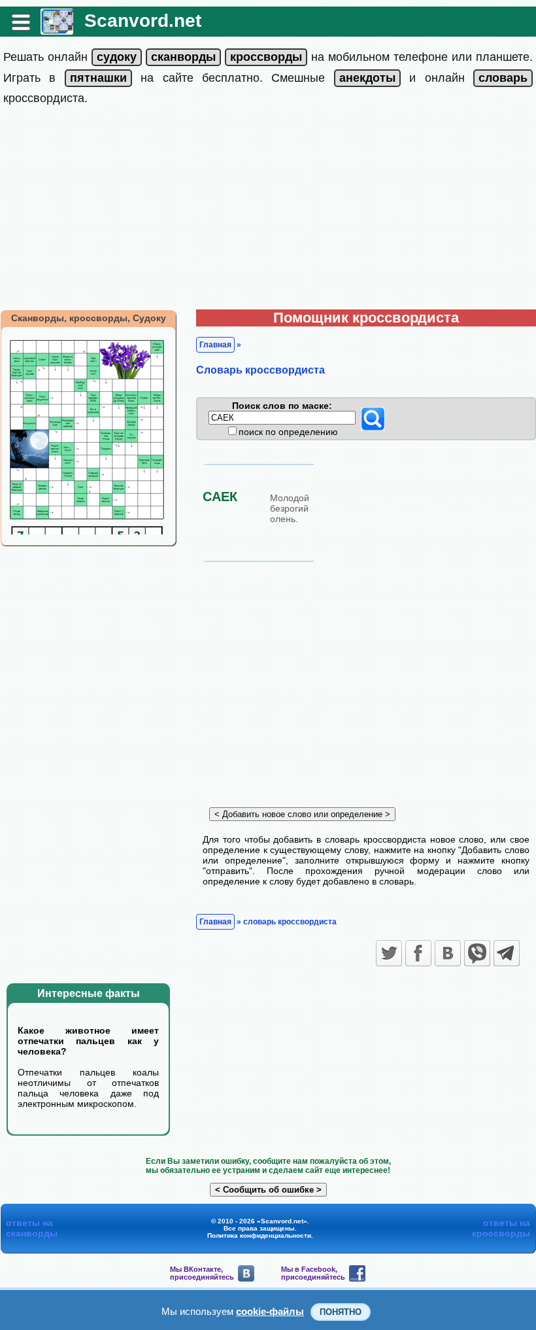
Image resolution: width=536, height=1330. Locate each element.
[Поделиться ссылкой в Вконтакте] (448, 953)
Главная (215, 344)
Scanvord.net (142, 20)
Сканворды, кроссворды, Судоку (88, 318)
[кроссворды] (266, 56)
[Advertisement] (268, 211)
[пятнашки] (98, 77)
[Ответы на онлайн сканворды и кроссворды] (57, 30)
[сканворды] (183, 56)
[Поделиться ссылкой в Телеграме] (507, 953)
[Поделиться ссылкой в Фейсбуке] (418, 953)
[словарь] (503, 77)
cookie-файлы (270, 1311)
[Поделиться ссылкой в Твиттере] (389, 953)
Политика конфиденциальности (259, 1235)
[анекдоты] (367, 77)
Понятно (340, 1312)
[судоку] (117, 56)
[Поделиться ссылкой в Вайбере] (477, 953)
